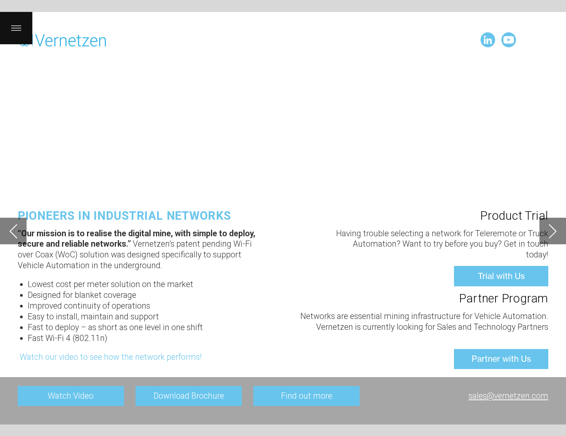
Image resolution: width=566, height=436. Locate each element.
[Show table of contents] (16, 28)
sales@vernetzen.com (508, 396)
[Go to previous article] (13, 231)
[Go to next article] (552, 231)
